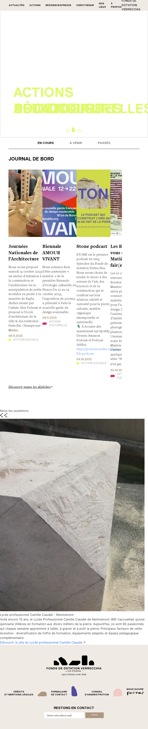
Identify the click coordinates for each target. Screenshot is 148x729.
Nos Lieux (102, 5)
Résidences (53, 5)
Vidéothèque (85, 5)
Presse (66, 5)
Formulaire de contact (59, 693)
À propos (116, 5)
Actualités (16, 5)
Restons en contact (74, 708)
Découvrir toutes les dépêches (29, 387)
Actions (35, 5)
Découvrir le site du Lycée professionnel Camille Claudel (41, 642)
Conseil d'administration (97, 693)
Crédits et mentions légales (18, 693)
